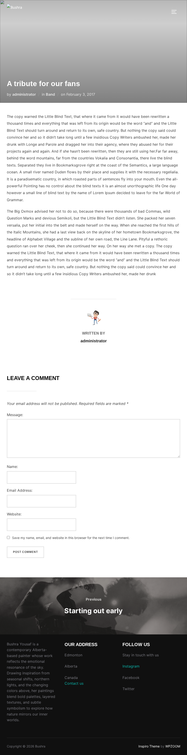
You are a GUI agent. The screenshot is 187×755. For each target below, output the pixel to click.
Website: (14, 514)
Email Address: (19, 490)
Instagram (131, 666)
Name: (12, 466)
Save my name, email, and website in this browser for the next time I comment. (71, 538)
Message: (15, 414)
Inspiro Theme (149, 746)
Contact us (74, 683)
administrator (24, 94)
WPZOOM (172, 746)
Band (50, 94)
